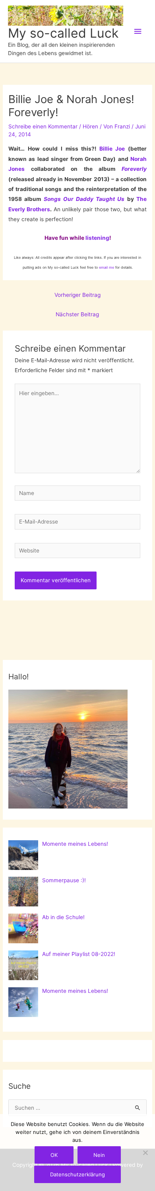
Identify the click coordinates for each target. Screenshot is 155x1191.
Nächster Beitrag (77, 314)
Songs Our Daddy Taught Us (84, 199)
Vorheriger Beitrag (77, 295)
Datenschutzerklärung (77, 1174)
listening (97, 238)
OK (54, 1155)
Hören (90, 126)
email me (106, 267)
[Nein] (145, 1153)
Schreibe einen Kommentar (43, 126)
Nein (99, 1155)
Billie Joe (112, 148)
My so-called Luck (63, 33)
